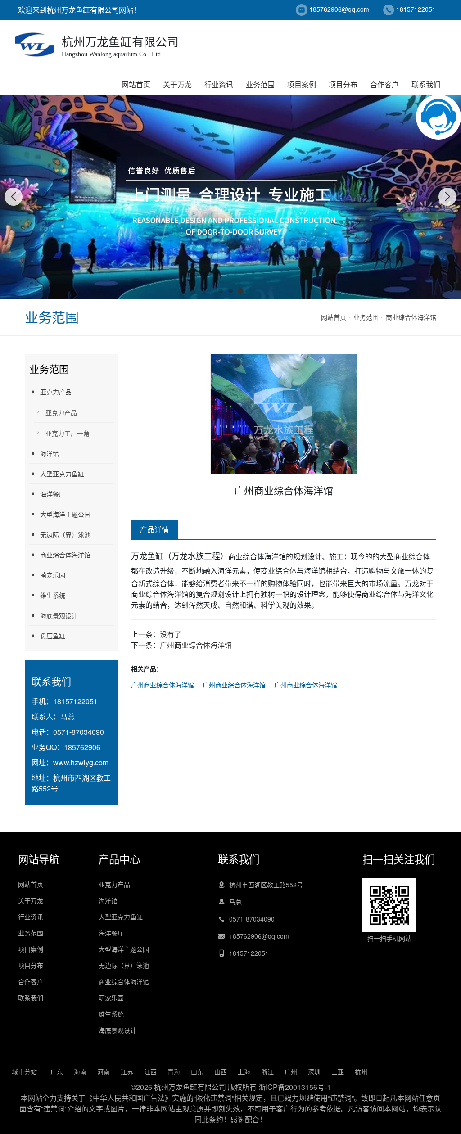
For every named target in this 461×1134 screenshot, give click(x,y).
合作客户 (384, 84)
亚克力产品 (56, 391)
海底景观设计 (59, 615)
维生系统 (52, 595)
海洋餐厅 (52, 493)
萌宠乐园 (52, 574)
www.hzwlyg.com (80, 762)
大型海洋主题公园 (65, 514)
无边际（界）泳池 (65, 534)
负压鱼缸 (52, 635)
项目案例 (301, 84)
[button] (220, 291)
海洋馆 (49, 453)
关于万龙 (177, 84)
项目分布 (343, 84)
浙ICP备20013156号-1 (294, 1087)
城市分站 (24, 1071)
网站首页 (136, 84)
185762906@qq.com (339, 9)
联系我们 (425, 84)
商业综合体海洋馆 (411, 316)
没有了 (170, 634)
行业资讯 (218, 84)
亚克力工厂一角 (67, 433)
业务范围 (260, 84)
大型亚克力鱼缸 (62, 473)
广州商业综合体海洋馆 (196, 645)
